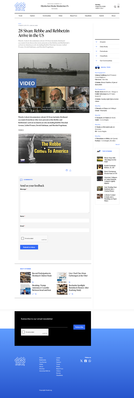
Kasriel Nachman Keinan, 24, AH (109, 166)
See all (117, 144)
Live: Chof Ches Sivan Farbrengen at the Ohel (78, 274)
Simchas (41, 369)
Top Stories (42, 362)
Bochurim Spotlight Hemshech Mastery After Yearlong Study (79, 287)
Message (23, 189)
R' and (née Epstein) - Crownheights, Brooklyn (106, 140)
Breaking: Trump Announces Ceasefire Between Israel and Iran (41, 287)
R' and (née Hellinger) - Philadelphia (105, 109)
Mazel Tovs (59, 369)
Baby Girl (97, 115)
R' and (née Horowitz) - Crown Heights (105, 129)
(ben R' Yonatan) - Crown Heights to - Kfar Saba (106, 77)
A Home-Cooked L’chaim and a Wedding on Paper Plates (110, 198)
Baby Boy (97, 106)
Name (22, 216)
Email (22, 226)
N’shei (60, 16)
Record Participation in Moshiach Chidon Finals (42, 274)
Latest (58, 358)
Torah (20, 16)
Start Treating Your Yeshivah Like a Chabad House (110, 189)
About (113, 16)
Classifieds (88, 16)
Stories (58, 373)
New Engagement (100, 73)
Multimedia (42, 360)
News (19, 23)
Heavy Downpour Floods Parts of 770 (110, 172)
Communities (47, 16)
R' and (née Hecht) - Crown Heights (105, 119)
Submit (101, 16)
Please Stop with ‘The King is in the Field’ (110, 160)
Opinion (32, 16)
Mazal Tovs (73, 16)
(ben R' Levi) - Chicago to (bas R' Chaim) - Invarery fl (106, 94)
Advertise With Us (44, 371)
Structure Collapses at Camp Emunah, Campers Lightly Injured (110, 180)
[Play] (45, 148)
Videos (58, 371)
